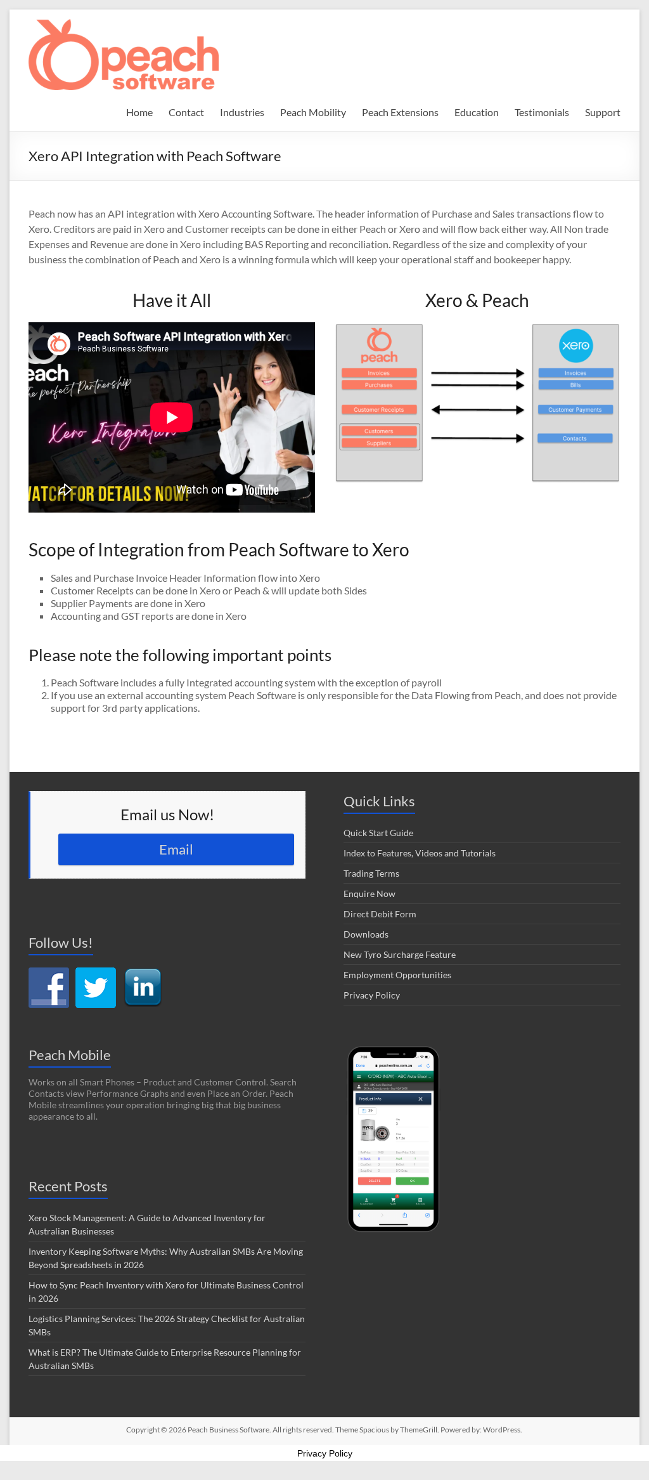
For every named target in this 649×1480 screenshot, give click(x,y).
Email (176, 849)
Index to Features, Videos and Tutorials (420, 853)
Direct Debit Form (380, 913)
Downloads (366, 934)
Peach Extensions (400, 112)
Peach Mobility (313, 112)
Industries (242, 112)
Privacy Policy (372, 995)
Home (139, 112)
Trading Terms (371, 873)
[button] (124, 54)
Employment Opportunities (397, 974)
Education (476, 112)
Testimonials (542, 112)
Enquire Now (369, 893)
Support (602, 112)
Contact (186, 112)
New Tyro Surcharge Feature (400, 954)
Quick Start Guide (378, 832)
